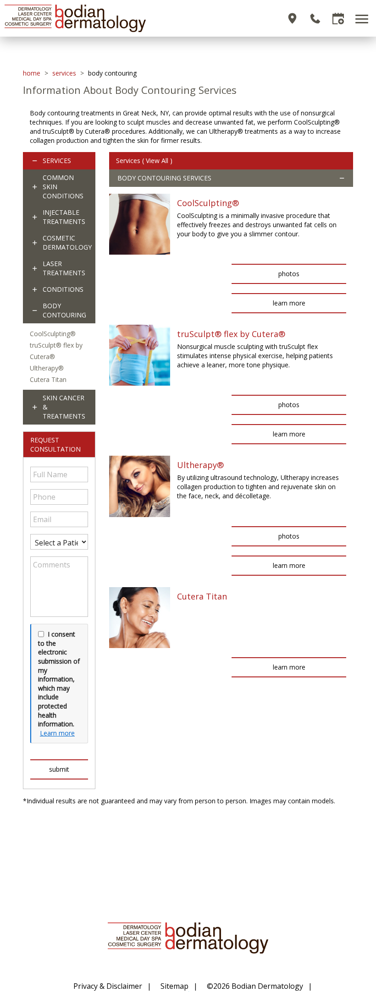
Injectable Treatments (64, 217)
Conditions (63, 289)
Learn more (57, 733)
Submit (59, 769)
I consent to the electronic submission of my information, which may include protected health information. (59, 679)
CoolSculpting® (53, 333)
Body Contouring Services (164, 178)
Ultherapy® (47, 368)
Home (31, 73)
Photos (288, 273)
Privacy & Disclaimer (107, 986)
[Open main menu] (363, 19)
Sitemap (174, 986)
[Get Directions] (292, 18)
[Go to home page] (96, 18)
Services (64, 73)
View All (157, 160)
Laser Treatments (64, 268)
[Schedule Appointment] (338, 18)
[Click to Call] (315, 18)
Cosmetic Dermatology (67, 242)
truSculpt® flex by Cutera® (231, 333)
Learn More (289, 303)
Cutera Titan (48, 379)
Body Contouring (64, 310)
